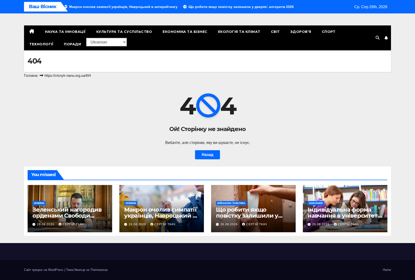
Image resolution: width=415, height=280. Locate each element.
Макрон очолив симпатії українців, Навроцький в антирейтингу (160, 215)
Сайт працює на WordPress (44, 270)
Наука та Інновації (65, 32)
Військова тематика (231, 203)
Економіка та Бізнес (185, 32)
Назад (207, 155)
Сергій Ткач (73, 224)
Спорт (329, 32)
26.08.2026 (46, 224)
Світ (275, 32)
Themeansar (98, 270)
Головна (30, 75)
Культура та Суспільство (124, 32)
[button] (377, 38)
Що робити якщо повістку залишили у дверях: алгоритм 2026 (249, 215)
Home (387, 270)
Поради (72, 44)
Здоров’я (300, 32)
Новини (39, 203)
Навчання (316, 203)
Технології (41, 44)
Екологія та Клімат (239, 32)
